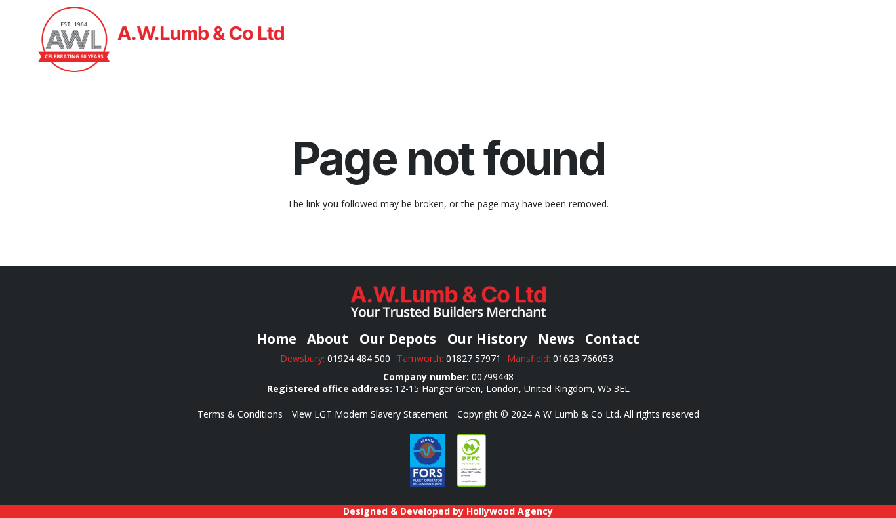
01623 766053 (584, 358)
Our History (487, 339)
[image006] (427, 460)
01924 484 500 (358, 358)
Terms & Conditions (240, 414)
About (327, 339)
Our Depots (397, 339)
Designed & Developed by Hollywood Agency (448, 511)
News (556, 339)
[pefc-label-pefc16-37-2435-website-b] (471, 460)
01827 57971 (473, 358)
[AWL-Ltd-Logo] (161, 39)
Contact (612, 339)
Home (276, 339)
